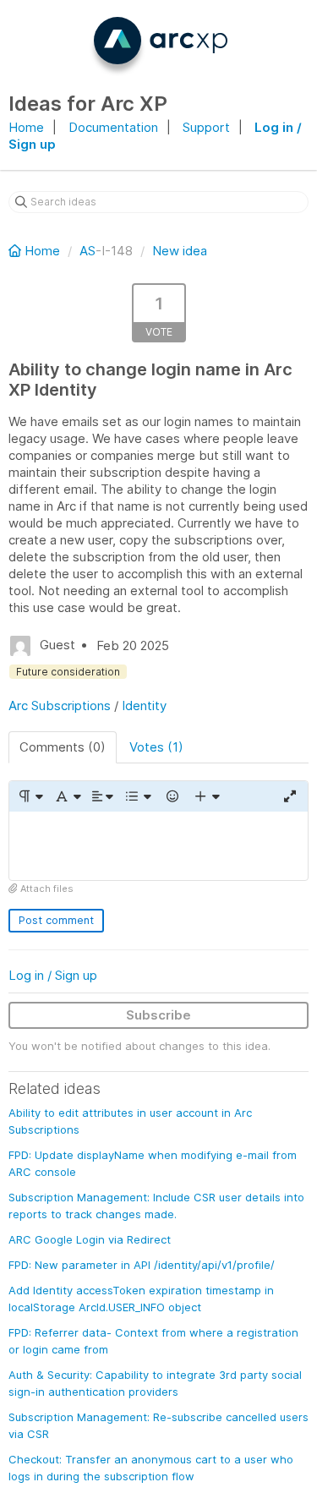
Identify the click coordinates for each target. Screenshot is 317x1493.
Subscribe (158, 1015)
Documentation (113, 127)
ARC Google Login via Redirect (89, 1239)
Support (206, 127)
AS (87, 251)
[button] (30, 796)
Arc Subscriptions (59, 705)
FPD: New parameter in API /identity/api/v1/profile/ (141, 1265)
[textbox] (158, 846)
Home (26, 127)
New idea (179, 251)
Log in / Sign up (52, 975)
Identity (144, 705)
